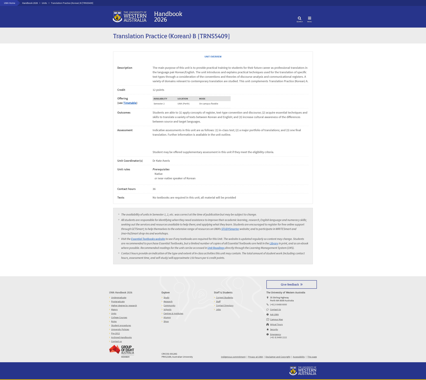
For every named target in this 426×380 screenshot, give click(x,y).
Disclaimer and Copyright (277, 356)
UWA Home (9, 2)
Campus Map (276, 319)
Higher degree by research (124, 305)
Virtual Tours (276, 324)
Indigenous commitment (233, 356)
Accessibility (299, 356)
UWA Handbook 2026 (120, 292)
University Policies (120, 329)
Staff (218, 301)
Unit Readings (216, 248)
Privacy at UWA (255, 356)
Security (274, 329)
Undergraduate (118, 297)
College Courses (119, 317)
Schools (167, 309)
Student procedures (121, 325)
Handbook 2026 (30, 2)
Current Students (224, 297)
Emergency (275, 334)
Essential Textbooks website (148, 239)
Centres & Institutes (173, 313)
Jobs (218, 309)
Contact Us (275, 309)
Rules (114, 321)
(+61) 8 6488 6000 (278, 304)
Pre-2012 (115, 333)
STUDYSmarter (230, 229)
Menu (309, 21)
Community (169, 305)
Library (274, 243)
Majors (114, 309)
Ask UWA (274, 314)
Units (44, 2)
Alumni (167, 317)
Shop (166, 321)
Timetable (129, 103)
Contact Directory (224, 305)
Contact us (116, 341)
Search (300, 21)
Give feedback (290, 284)
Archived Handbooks (121, 337)
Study (166, 297)
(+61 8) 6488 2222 (278, 337)
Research (168, 301)
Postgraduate (118, 301)
